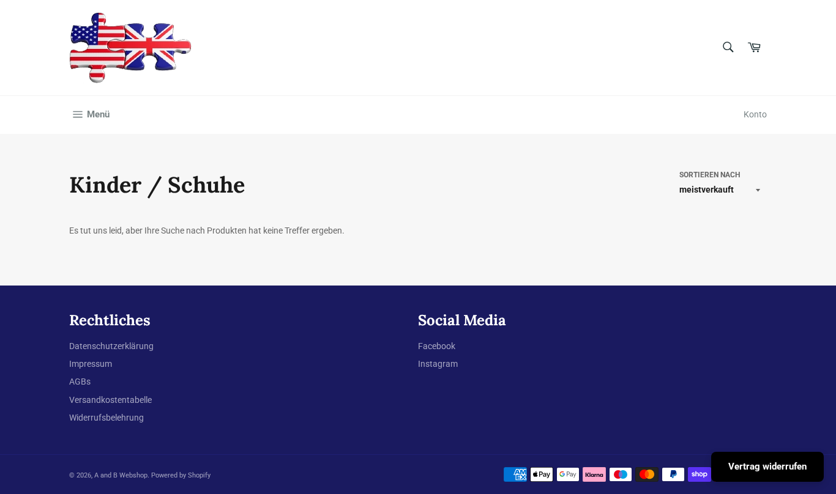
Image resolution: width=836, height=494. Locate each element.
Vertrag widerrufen (767, 466)
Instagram (438, 364)
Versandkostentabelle (110, 400)
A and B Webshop (120, 475)
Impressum (90, 364)
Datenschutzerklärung (111, 346)
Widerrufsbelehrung (106, 417)
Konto (755, 114)
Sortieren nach (709, 175)
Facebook (436, 346)
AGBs (80, 381)
